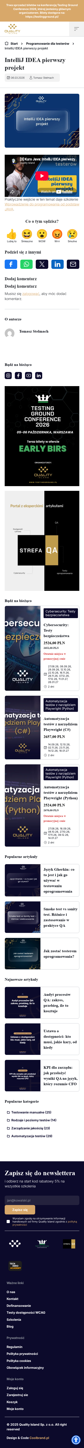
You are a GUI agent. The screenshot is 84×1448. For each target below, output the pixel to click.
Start (14, 43)
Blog (10, 1326)
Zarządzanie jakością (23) (30, 1128)
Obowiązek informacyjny (25, 1368)
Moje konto (15, 1409)
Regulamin (14, 1347)
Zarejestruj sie (17, 1395)
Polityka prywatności (22, 1354)
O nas (11, 1292)
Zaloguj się (15, 1388)
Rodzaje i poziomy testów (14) (33, 1120)
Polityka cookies (19, 1361)
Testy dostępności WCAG (26, 1312)
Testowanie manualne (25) (31, 1112)
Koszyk (12, 1402)
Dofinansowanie (19, 1306)
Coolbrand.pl (39, 1438)
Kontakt (12, 1299)
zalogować (30, 294)
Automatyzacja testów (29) (31, 1136)
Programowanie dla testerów (47, 43)
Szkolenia (14, 1320)
